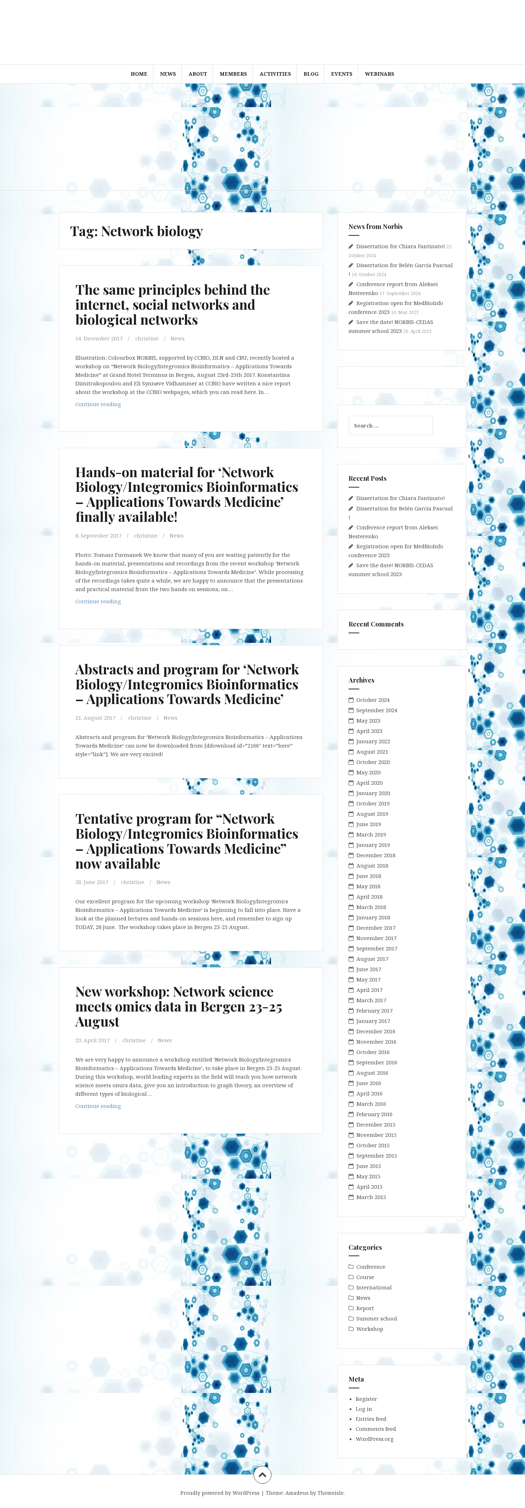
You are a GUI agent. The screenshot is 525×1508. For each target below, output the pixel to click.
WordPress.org (375, 1438)
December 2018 (375, 855)
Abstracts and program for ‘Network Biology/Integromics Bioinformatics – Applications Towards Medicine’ (187, 684)
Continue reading (110, 406)
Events (341, 73)
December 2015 (375, 1124)
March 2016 (371, 1103)
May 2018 (368, 886)
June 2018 (368, 875)
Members (233, 73)
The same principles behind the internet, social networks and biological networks (172, 304)
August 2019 (372, 813)
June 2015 (368, 1165)
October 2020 (373, 761)
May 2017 (368, 979)
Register (366, 1398)
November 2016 (376, 1041)
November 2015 (376, 1134)
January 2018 (373, 917)
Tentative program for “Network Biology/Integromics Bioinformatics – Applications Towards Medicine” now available (186, 840)
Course (365, 1276)
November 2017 (376, 938)
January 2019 (373, 844)
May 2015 (368, 1176)
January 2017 (373, 1020)
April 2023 (369, 730)
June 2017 (368, 969)
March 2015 (371, 1196)
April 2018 (369, 896)
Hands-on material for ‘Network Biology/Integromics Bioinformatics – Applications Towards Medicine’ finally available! (186, 494)
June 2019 (368, 824)
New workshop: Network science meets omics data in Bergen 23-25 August (178, 1006)
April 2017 (369, 989)
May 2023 (368, 720)
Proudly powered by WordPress (220, 1492)
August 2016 (372, 1072)
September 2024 (376, 710)
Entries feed (371, 1418)
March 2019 (371, 834)
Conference (370, 1266)
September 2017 (376, 948)
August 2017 (372, 958)
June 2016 (368, 1083)
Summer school (376, 1318)
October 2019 (373, 803)
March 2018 (371, 906)
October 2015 (373, 1145)
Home (139, 73)
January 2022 (373, 741)
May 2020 (368, 772)
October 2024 (373, 699)
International (374, 1287)
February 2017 (374, 1010)
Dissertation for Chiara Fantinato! (400, 246)
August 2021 (372, 751)
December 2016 (375, 1031)
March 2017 (371, 1000)
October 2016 (373, 1051)
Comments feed (376, 1428)
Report (365, 1308)
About (198, 73)
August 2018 (372, 865)
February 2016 (374, 1114)
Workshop (369, 1328)
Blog (311, 73)
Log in (364, 1408)
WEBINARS (379, 73)
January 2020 (373, 793)
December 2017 (375, 927)
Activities (275, 73)
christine (147, 338)
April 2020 (369, 782)
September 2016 (376, 1062)
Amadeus (297, 1492)
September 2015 (376, 1155)
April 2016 (369, 1093)
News (168, 73)
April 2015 (369, 1186)
